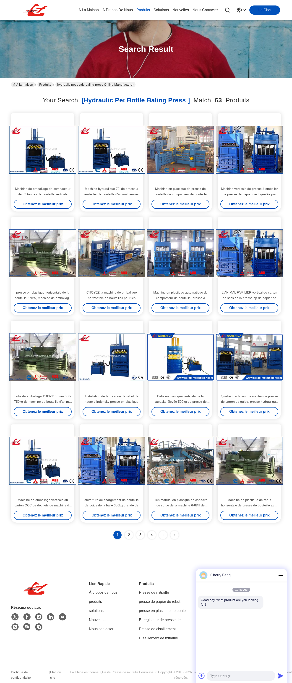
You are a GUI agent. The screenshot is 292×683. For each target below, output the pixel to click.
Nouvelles (97, 620)
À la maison (88, 10)
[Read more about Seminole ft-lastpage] (174, 535)
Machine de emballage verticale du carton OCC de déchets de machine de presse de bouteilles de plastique (43, 505)
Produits (45, 84)
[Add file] (201, 676)
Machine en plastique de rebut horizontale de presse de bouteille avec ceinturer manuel (249, 505)
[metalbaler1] (39, 627)
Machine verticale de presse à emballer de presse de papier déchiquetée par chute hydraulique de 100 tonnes (249, 194)
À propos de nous (117, 10)
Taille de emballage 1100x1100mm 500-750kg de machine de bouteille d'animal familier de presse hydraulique (42, 401)
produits (143, 10)
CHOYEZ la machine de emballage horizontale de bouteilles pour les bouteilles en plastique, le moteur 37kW (111, 298)
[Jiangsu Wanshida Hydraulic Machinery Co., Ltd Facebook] (27, 617)
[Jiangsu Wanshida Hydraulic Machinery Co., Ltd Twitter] (15, 617)
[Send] (280, 676)
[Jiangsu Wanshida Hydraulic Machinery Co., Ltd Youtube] (62, 617)
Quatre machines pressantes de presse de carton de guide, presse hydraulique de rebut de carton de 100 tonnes (249, 401)
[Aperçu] (36, 594)
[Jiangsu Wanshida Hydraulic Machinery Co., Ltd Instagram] (39, 617)
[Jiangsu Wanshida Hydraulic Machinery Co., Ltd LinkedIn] (51, 617)
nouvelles (180, 10)
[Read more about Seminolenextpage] (163, 535)
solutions (161, 10)
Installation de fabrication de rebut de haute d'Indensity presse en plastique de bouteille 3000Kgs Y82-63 (111, 401)
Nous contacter (101, 629)
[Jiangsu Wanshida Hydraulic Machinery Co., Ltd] (36, 10)
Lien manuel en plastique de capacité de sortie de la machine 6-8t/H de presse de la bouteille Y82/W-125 (180, 505)
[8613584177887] (15, 627)
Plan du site (55, 674)
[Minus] (280, 575)
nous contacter (205, 10)
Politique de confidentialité (21, 674)
